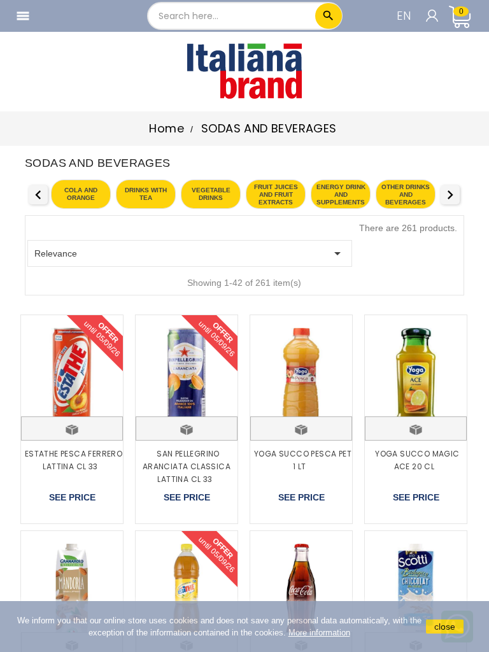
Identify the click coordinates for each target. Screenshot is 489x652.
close (444, 626)
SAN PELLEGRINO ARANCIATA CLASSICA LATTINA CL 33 (186, 466)
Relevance (189, 253)
